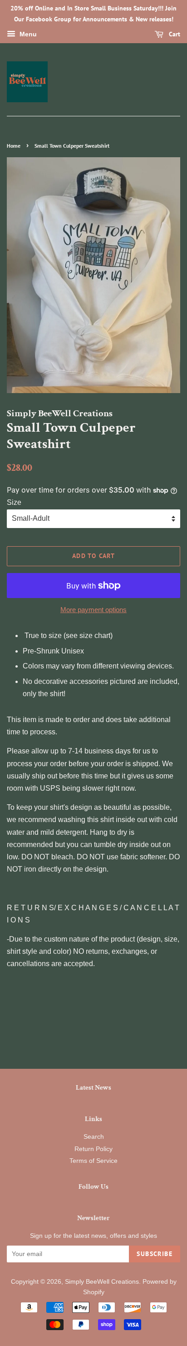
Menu (27, 34)
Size (14, 502)
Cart (173, 34)
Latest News (93, 1087)
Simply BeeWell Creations (102, 1281)
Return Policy (93, 1149)
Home (13, 145)
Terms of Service (93, 1160)
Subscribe (154, 1254)
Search (94, 1136)
